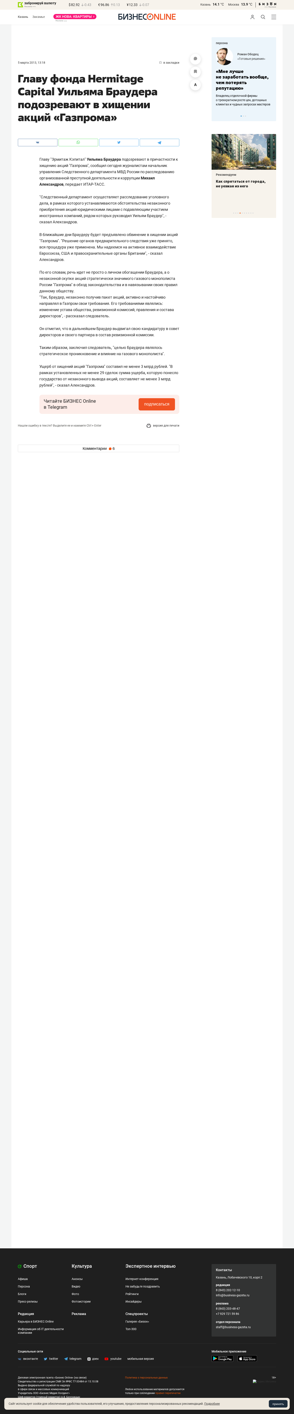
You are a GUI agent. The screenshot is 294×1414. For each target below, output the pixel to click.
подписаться (156, 404)
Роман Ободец (247, 54)
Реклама (79, 1314)
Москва (233, 4)
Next (271, 116)
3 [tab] (245, 116)
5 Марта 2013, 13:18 (31, 62)
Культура (82, 1266)
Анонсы (77, 1279)
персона (222, 43)
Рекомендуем (226, 174)
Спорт (29, 1266)
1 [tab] (241, 116)
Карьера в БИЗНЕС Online (36, 1321)
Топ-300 (130, 1329)
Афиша (23, 1279)
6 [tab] (244, 213)
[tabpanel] (244, 77)
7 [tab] (246, 213)
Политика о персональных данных (146, 1377)
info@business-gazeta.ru (232, 1295)
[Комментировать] (195, 59)
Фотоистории (81, 1301)
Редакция (26, 1314)
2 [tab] (243, 116)
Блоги (22, 1294)
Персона (24, 1286)
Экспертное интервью (150, 1266)
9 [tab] (250, 213)
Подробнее (212, 1403)
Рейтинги (132, 1294)
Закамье (38, 17)
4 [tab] (240, 213)
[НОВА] (74, 18)
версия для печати (165, 425)
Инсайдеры (133, 1301)
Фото (75, 1294)
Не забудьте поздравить (142, 1286)
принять (278, 1404)
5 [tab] (242, 213)
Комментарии (99, 448)
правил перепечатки (168, 1393)
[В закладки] (195, 72)
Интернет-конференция (141, 1279)
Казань (205, 4)
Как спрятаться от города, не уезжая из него (241, 183)
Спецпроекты (136, 1314)
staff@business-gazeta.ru (233, 1327)
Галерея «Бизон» (137, 1321)
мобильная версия (140, 1358)
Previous (217, 116)
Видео (76, 1286)
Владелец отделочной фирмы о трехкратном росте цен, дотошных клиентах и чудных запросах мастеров (243, 100)
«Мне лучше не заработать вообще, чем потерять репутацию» (242, 79)
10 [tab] (253, 213)
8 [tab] (248, 213)
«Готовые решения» (251, 58)
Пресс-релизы (28, 1301)
